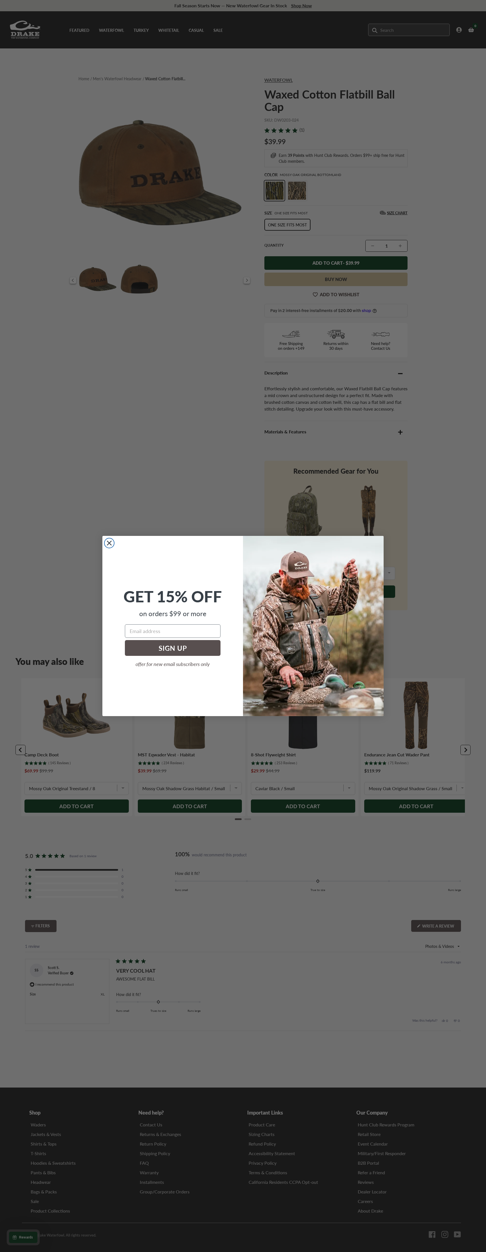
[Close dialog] (109, 543)
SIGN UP (173, 648)
